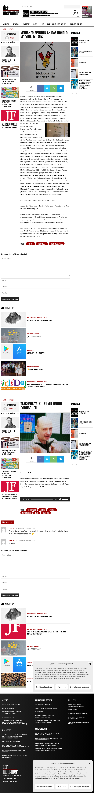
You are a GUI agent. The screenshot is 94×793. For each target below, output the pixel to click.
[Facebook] (40, 88)
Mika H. (12, 38)
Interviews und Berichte (37, 317)
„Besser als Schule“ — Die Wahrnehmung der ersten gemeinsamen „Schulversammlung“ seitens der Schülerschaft (85, 85)
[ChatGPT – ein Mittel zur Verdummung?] (74, 73)
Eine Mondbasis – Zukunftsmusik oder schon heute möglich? (47, 744)
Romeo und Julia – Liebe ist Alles (85, 52)
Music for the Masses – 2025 (46, 708)
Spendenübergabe (57, 244)
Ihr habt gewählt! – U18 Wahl (87, 15)
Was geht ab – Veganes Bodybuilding (76, 717)
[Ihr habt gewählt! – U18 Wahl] (87, 12)
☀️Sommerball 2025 (35, 369)
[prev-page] (72, 93)
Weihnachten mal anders (77, 713)
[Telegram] (60, 88)
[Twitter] (47, 88)
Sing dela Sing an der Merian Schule (78, 723)
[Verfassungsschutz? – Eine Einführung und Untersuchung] (10, 71)
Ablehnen (62, 786)
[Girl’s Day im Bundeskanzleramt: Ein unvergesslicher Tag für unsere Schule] (13, 384)
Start (4, 29)
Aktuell (11, 29)
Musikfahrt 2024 (8, 717)
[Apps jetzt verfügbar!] (13, 351)
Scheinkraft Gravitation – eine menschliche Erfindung (47, 733)
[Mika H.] (7, 38)
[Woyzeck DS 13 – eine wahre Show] (10, 51)
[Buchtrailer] (74, 62)
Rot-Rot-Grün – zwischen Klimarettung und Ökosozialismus (15, 746)
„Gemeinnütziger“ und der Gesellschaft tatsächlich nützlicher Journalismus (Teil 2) (14, 722)
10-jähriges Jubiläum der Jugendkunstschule (11, 712)
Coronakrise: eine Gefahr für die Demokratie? (14, 756)
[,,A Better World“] (13, 335)
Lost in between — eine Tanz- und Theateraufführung (47, 721)
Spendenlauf (42, 244)
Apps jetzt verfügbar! (35, 353)
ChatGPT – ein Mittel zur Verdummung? (85, 73)
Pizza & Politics (8, 708)
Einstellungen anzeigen (79, 786)
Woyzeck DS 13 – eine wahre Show (8, 61)
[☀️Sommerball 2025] (13, 368)
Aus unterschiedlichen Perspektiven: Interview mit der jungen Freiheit (9, 125)
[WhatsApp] (53, 88)
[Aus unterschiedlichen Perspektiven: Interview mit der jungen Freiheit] (10, 115)
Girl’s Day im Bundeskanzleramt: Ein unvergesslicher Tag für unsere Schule (47, 385)
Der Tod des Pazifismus (11, 741)
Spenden (30, 244)
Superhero (39, 712)
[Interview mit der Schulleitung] (74, 41)
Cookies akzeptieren (44, 786)
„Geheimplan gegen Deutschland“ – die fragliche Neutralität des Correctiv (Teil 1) (15, 736)
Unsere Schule (33, 334)
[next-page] (76, 93)
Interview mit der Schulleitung (84, 41)
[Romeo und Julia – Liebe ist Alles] (74, 52)
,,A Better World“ (34, 336)
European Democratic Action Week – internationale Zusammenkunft (9, 103)
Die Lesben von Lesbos (43, 704)
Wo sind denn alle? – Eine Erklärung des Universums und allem (48, 749)
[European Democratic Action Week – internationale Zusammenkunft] (10, 92)
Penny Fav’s (72, 710)
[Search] (78, 6)
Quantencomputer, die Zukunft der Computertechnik (48, 739)
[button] (89, 763)
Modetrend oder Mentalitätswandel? (76, 705)
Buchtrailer (82, 63)
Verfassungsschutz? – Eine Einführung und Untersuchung (9, 81)
